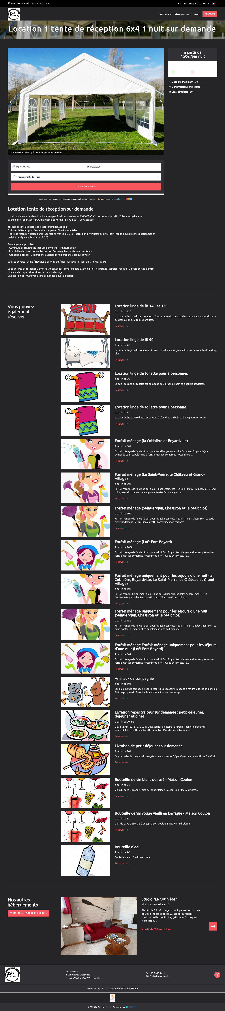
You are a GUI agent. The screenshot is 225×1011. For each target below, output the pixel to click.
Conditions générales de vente (123, 988)
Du (17, 167)
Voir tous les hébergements (28, 913)
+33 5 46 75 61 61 (158, 973)
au (88, 167)
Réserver (210, 14)
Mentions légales (95, 988)
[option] (86, 101)
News (196, 14)
